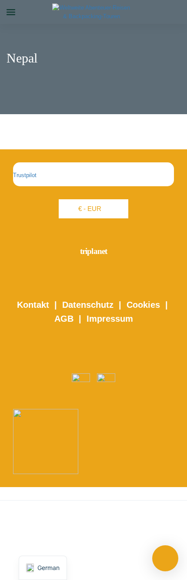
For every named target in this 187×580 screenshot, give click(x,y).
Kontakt (33, 305)
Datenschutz (88, 305)
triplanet (93, 251)
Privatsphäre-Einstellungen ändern (93, 547)
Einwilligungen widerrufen (93, 560)
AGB (63, 318)
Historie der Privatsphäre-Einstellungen (94, 534)
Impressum (110, 318)
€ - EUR (89, 208)
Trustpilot (25, 175)
